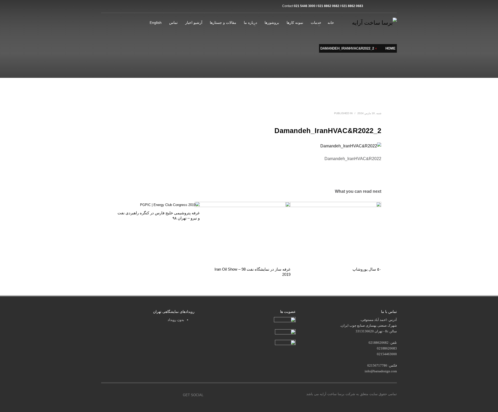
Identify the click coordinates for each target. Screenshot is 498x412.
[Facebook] (140, 395)
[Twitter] (152, 395)
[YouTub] (175, 395)
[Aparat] (377, 6)
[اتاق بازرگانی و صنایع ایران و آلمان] (285, 332)
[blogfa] (385, 6)
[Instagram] (370, 6)
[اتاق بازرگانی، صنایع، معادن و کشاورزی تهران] (285, 320)
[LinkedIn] (393, 6)
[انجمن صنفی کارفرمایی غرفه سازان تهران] (285, 343)
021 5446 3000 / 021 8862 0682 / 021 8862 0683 (328, 6)
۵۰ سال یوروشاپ (366, 269)
